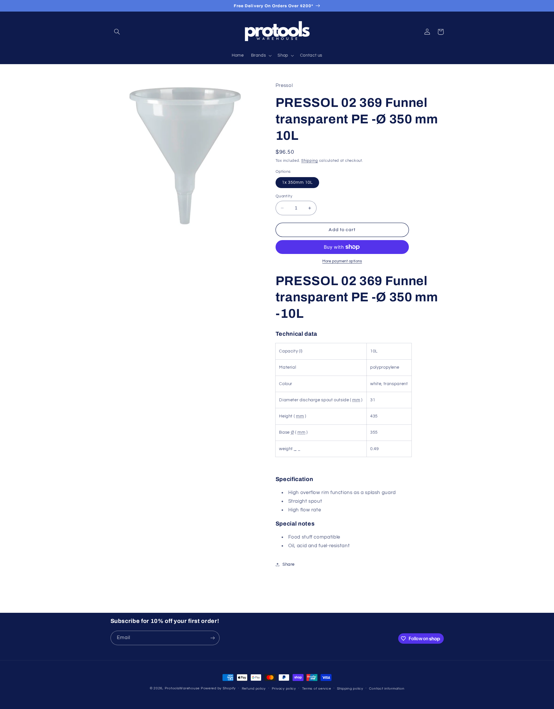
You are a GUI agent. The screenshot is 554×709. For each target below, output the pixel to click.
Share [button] (288, 564)
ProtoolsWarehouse (182, 688)
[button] (117, 31)
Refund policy (254, 688)
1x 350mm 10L (297, 182)
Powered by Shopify (218, 688)
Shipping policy (350, 688)
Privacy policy (284, 688)
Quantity (284, 196)
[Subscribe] (212, 638)
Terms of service (316, 688)
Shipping (309, 161)
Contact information (386, 688)
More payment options (342, 261)
